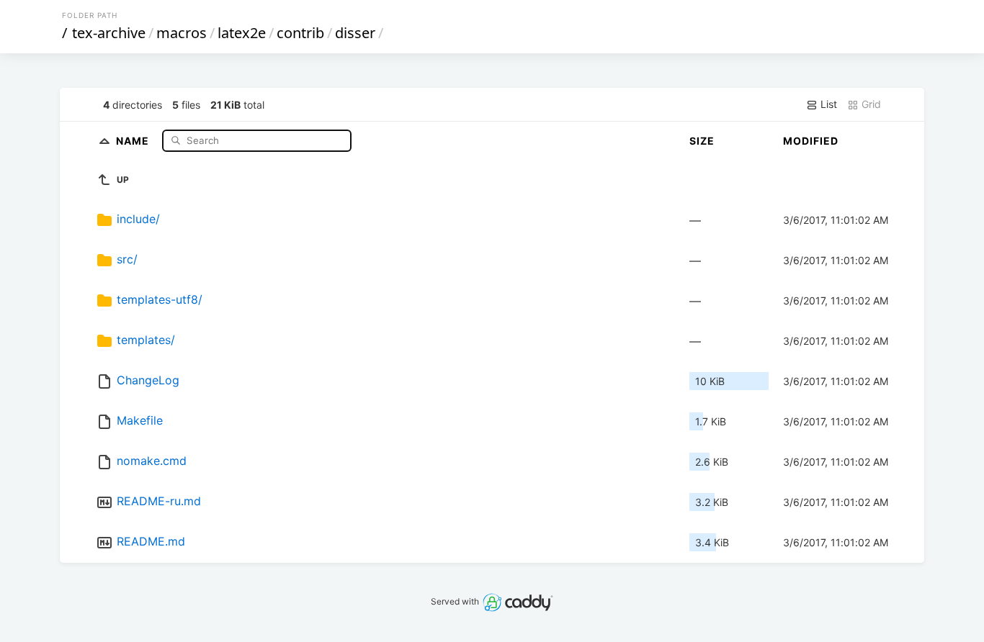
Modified (810, 141)
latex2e (242, 32)
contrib (300, 32)
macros (181, 32)
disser (355, 32)
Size (702, 141)
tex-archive (109, 32)
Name (134, 140)
